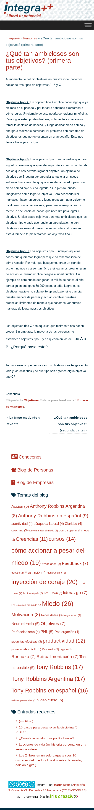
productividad (64, 641)
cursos (62, 539)
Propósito (50, 649)
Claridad (73, 523)
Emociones (51, 564)
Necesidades (52, 615)
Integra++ (13, 38)
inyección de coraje (44, 581)
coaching (19, 530)
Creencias (32, 539)
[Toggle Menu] (88, 25)
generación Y (56, 572)
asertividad (22, 523)
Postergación (67, 632)
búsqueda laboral (49, 523)
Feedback (75, 563)
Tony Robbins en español (49, 690)
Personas (30, 38)
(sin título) (26, 721)
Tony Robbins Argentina (48, 678)
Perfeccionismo (25, 632)
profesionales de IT (26, 649)
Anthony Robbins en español (53, 515)
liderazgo (75, 592)
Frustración (36, 572)
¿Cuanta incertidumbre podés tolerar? (46, 738)
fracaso (17, 572)
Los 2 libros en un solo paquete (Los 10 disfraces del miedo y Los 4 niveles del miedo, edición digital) (49, 760)
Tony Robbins (59, 667)
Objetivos (31, 400)
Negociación (72, 615)
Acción (20, 506)
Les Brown (53, 593)
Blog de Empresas (35, 482)
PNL (47, 632)
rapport (66, 649)
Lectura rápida (33, 593)
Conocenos (30, 456)
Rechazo (23, 656)
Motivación (25, 614)
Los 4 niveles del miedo (26, 605)
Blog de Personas (35, 469)
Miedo (57, 603)
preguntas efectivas (26, 641)
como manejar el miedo (43, 530)
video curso (50, 700)
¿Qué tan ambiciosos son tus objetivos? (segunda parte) (70, 424)
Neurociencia (25, 624)
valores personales (24, 700)
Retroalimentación (57, 656)
